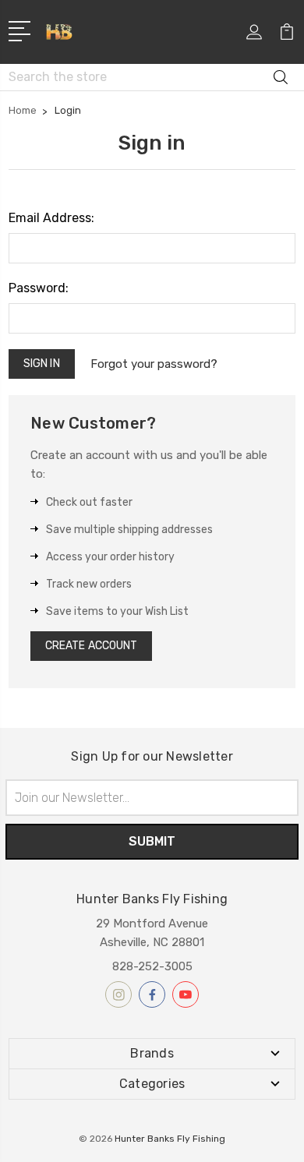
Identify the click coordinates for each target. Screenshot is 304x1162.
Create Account (91, 645)
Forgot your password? (153, 364)
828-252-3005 (152, 966)
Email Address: (51, 217)
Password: (39, 288)
